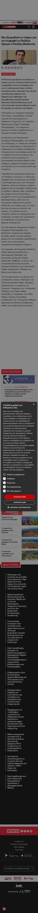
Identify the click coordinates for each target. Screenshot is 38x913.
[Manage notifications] (4, 909)
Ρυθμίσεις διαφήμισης (24, 462)
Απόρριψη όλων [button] (20, 502)
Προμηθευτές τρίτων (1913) (12, 438)
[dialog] (19, 456)
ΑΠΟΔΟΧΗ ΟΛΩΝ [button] (20, 497)
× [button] (33, 404)
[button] (19, 507)
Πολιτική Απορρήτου (16, 470)
